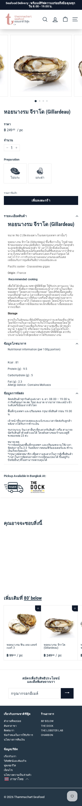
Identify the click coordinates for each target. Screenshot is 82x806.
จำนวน (8, 140)
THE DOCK (47, 725)
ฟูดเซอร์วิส (10, 765)
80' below (33, 598)
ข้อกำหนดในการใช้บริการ (18, 735)
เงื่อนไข (8, 770)
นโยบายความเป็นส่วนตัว (17, 774)
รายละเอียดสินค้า (15, 216)
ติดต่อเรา (9, 730)
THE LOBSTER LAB (52, 730)
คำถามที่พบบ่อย (12, 721)
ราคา (7, 124)
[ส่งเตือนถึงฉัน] (67, 693)
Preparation (11, 159)
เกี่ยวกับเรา (10, 756)
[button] (16, 779)
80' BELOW (47, 721)
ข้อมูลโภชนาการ (15, 343)
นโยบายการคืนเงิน (14, 739)
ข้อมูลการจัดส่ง (14, 393)
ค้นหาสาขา (10, 725)
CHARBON (47, 735)
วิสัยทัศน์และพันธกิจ (15, 761)
